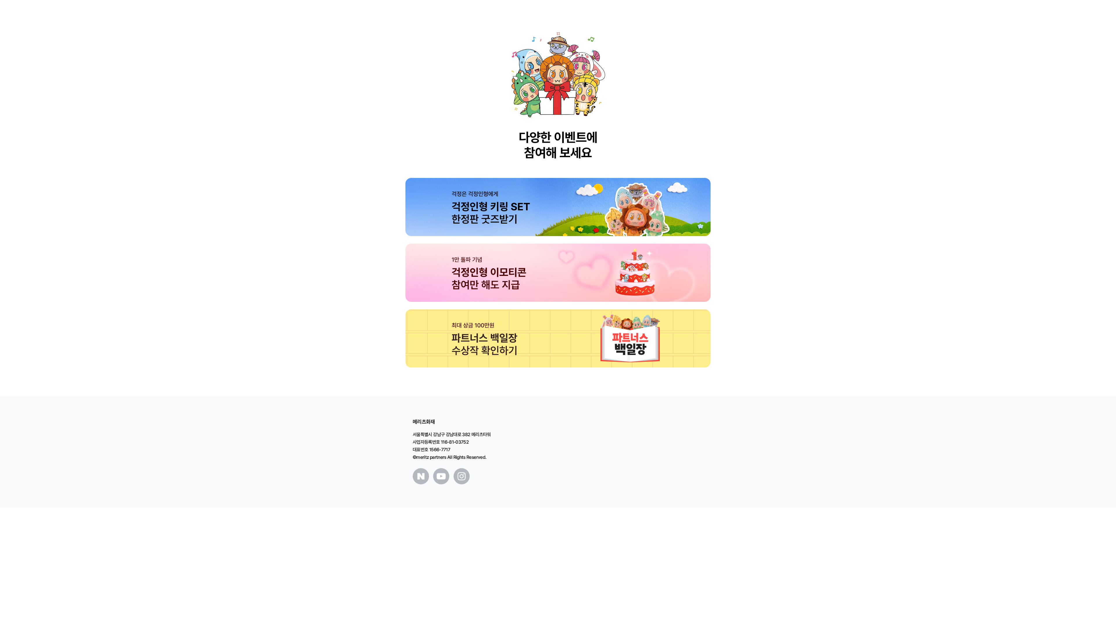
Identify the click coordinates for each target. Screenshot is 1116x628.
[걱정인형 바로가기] (558, 207)
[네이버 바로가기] (421, 476)
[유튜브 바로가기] (441, 476)
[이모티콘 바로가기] (558, 273)
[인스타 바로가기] (461, 476)
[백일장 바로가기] (558, 338)
